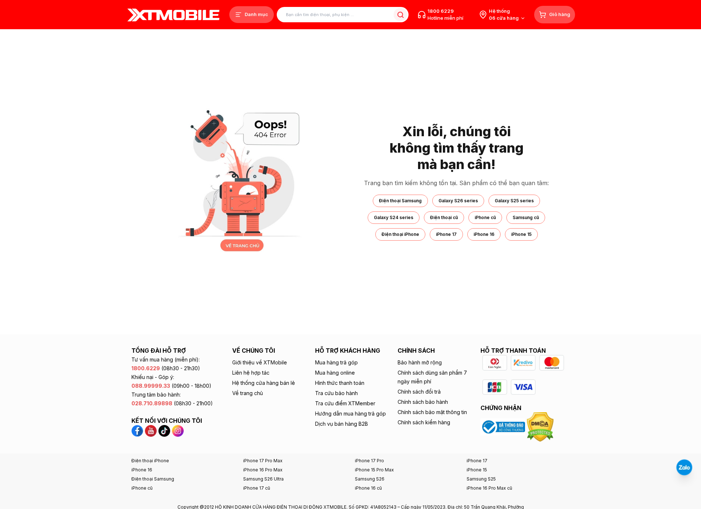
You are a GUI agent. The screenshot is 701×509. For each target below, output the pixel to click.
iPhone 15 (521, 234)
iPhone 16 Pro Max (263, 469)
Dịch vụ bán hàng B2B (341, 424)
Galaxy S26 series (458, 200)
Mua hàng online (335, 373)
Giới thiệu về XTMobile (259, 362)
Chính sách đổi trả (419, 392)
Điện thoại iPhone (400, 234)
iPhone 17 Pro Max (263, 460)
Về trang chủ (247, 393)
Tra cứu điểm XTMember (345, 403)
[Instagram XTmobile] (178, 430)
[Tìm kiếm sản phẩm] (400, 15)
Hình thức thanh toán (339, 383)
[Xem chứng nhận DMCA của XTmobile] (541, 426)
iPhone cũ (485, 217)
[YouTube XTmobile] (151, 430)
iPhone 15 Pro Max (374, 469)
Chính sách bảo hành (423, 402)
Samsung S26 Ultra (263, 479)
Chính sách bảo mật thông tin (432, 412)
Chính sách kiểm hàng (424, 422)
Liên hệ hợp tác (250, 373)
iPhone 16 (484, 234)
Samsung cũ (526, 217)
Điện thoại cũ (444, 217)
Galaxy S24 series (393, 217)
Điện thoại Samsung (400, 200)
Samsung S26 (369, 479)
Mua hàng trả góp (336, 362)
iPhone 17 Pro (369, 460)
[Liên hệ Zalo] (684, 467)
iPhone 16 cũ (368, 488)
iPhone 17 (446, 234)
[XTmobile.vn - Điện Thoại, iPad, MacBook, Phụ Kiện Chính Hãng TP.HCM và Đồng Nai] (173, 14)
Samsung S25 (481, 479)
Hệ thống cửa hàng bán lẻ (263, 383)
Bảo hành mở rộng (420, 362)
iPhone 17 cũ (256, 488)
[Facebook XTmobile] (138, 430)
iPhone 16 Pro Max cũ (489, 488)
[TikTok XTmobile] (164, 430)
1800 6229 (441, 11)
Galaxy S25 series (514, 200)
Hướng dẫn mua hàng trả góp (350, 413)
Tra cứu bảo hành (336, 393)
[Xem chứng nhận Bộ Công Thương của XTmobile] (503, 426)
